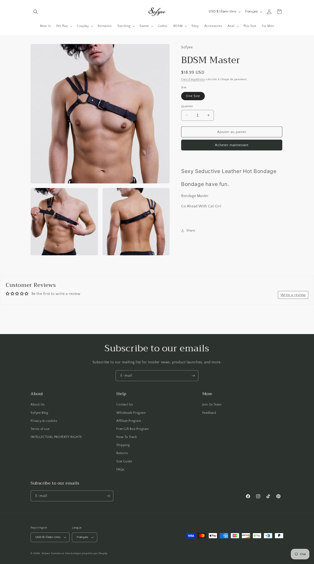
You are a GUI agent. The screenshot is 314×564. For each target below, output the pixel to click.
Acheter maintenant (231, 145)
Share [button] (190, 230)
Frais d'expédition (193, 79)
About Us (38, 404)
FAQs (120, 469)
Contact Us (124, 404)
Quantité (187, 106)
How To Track (126, 437)
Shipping (123, 445)
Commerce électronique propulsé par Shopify (79, 553)
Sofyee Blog (39, 413)
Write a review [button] (293, 295)
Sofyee (46, 553)
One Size (193, 96)
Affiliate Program (128, 421)
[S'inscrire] (193, 375)
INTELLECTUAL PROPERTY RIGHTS (56, 437)
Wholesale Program (131, 413)
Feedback (209, 413)
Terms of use (40, 429)
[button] (36, 12)
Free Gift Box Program (132, 429)
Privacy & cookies (44, 421)
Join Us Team (212, 404)
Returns (122, 453)
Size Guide (124, 461)
